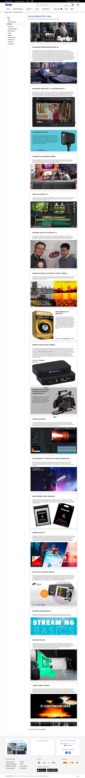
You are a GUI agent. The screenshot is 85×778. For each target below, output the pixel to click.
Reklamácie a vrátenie (11, 766)
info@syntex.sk (68, 745)
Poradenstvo (23, 768)
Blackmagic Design (12, 28)
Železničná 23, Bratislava (19, 740)
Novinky (9, 24)
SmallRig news (11, 39)
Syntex (6, 12)
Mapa (21, 764)
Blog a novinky (23, 766)
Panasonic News (11, 37)
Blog (10, 12)
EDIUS (9, 33)
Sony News (10, 41)
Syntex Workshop (12, 22)
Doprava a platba (10, 761)
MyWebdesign (45, 776)
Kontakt (27, 1)
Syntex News (11, 44)
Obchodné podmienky (11, 764)
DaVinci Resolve (11, 31)
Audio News (10, 26)
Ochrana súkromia (10, 768)
